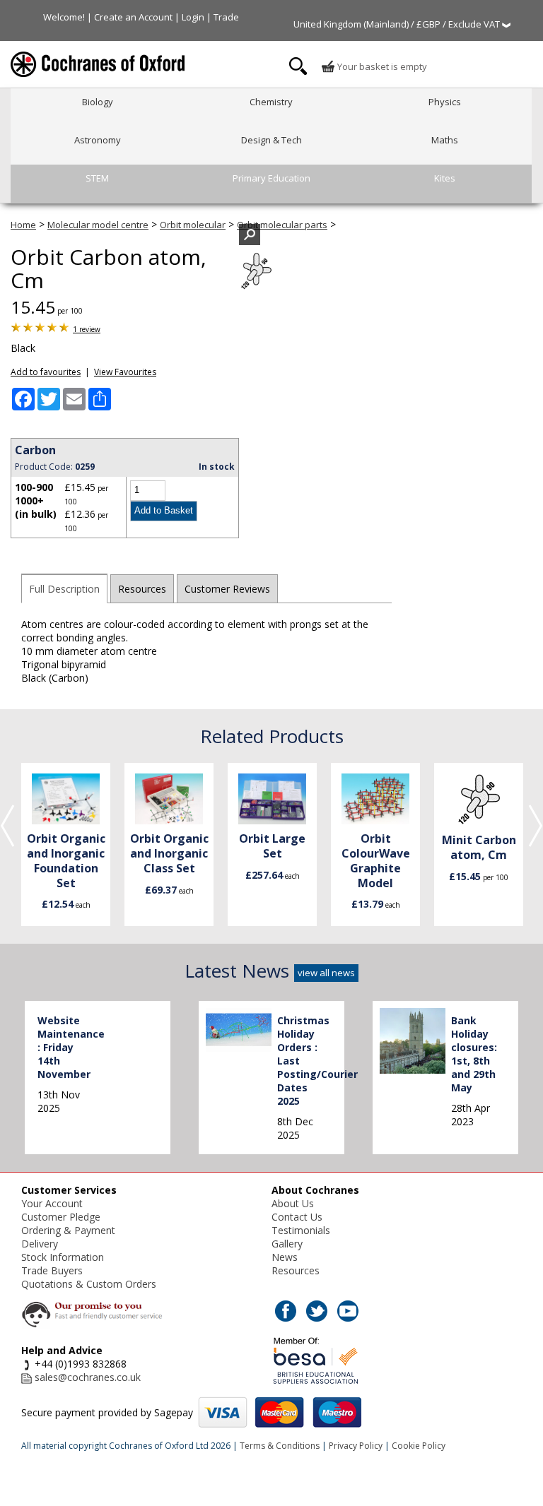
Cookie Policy (418, 1446)
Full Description (64, 588)
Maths (444, 140)
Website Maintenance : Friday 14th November (71, 1047)
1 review (86, 329)
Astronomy (97, 140)
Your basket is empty (381, 66)
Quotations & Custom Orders (88, 1284)
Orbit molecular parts (282, 224)
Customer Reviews (227, 588)
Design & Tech (271, 140)
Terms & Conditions (280, 1446)
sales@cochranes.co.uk (88, 1377)
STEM (97, 178)
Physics (444, 101)
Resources (142, 588)
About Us (293, 1203)
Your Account (52, 1203)
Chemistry (271, 101)
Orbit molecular (193, 224)
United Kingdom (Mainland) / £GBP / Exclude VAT (397, 24)
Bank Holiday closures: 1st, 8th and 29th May (474, 1054)
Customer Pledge (60, 1216)
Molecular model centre (97, 224)
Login (193, 17)
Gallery (287, 1243)
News (285, 1257)
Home (23, 224)
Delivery (39, 1243)
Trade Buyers (52, 1270)
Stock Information (62, 1257)
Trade (226, 17)
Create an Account (133, 17)
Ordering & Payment (68, 1230)
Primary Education (271, 178)
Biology (97, 101)
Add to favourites (46, 372)
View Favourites (125, 372)
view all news (326, 972)
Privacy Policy (356, 1446)
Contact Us (297, 1216)
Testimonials (301, 1230)
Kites (444, 178)
